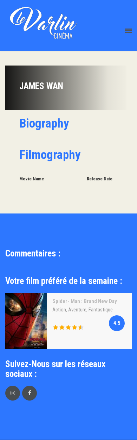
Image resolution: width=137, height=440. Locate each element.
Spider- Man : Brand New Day (84, 301)
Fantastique (101, 309)
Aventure (77, 309)
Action (59, 309)
